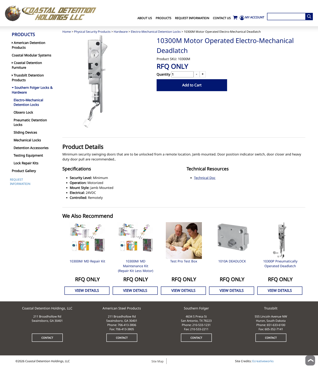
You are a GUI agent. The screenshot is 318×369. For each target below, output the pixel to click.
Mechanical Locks (27, 140)
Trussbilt (271, 308)
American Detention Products (28, 45)
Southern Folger (196, 308)
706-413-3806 (127, 325)
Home (66, 32)
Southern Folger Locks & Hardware (32, 89)
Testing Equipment (28, 155)
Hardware (121, 32)
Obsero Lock (23, 112)
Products (163, 18)
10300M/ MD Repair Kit (87, 261)
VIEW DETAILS (87, 290)
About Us (144, 18)
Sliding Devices (25, 132)
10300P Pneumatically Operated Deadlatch (280, 263)
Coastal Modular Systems (31, 55)
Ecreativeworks (263, 361)
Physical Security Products (92, 32)
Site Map (157, 361)
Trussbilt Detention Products (28, 77)
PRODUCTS (23, 34)
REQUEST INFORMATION (20, 182)
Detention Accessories (31, 148)
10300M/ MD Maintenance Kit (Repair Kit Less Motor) (135, 266)
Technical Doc (204, 177)
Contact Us (222, 18)
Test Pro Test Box (183, 261)
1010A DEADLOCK (232, 261)
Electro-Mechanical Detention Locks (156, 32)
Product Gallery (24, 171)
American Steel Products (122, 308)
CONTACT (47, 337)
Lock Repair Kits (26, 163)
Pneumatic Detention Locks (30, 122)
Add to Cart (192, 85)
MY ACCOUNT (254, 17)
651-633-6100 (276, 325)
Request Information (192, 18)
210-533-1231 (201, 325)
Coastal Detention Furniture (27, 65)
